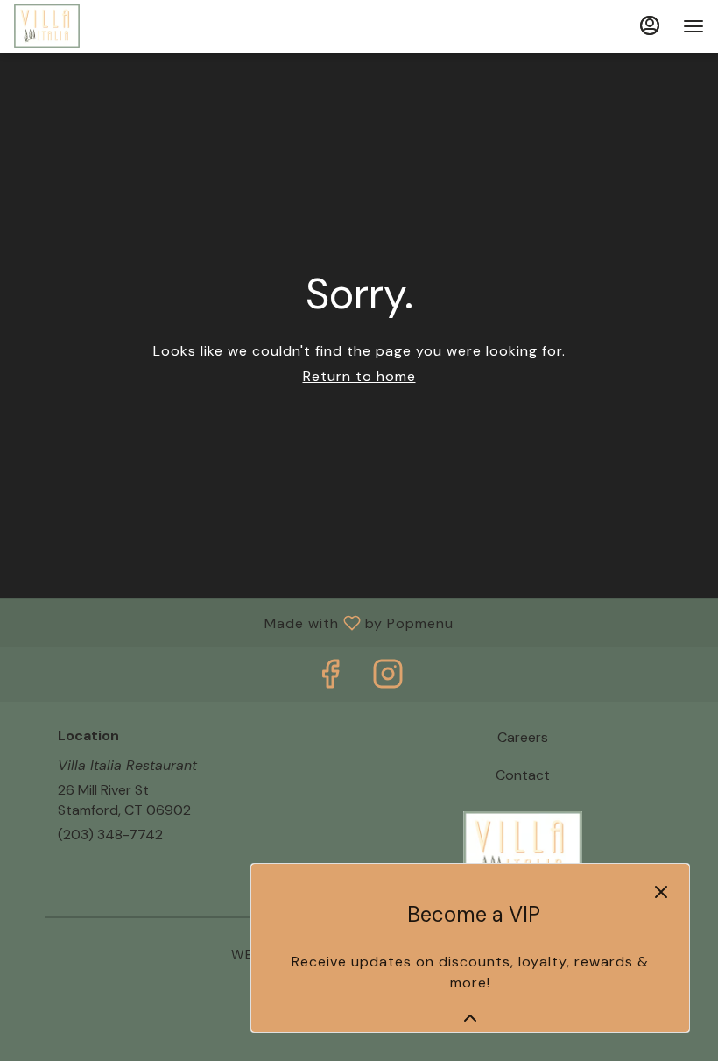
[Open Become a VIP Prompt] (470, 1018)
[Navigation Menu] (693, 26)
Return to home (359, 376)
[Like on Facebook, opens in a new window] (330, 678)
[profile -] (649, 25)
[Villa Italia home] (93, 26)
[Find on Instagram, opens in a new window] (388, 678)
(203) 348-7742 (110, 834)
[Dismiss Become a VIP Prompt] (661, 892)
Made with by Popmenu (233, 622)
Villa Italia (522, 850)
